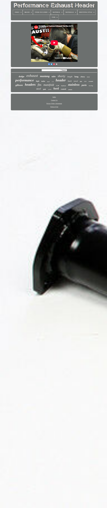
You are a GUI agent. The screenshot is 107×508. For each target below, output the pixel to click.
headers (30, 84)
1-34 (57, 85)
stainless (74, 84)
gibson (19, 85)
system (49, 89)
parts (84, 85)
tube (54, 76)
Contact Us (54, 100)
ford (56, 88)
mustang (45, 76)
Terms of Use (54, 107)
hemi (88, 77)
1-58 (53, 81)
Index (54, 97)
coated (63, 89)
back (70, 81)
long (76, 76)
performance (24, 80)
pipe (81, 81)
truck (48, 81)
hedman (63, 86)
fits (39, 84)
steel (38, 88)
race (85, 81)
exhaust (32, 76)
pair (44, 89)
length (69, 77)
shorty (61, 76)
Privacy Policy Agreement (54, 103)
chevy (82, 77)
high (37, 81)
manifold (48, 84)
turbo (43, 81)
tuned (76, 81)
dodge (21, 76)
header (61, 80)
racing (91, 85)
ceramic (91, 81)
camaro (70, 89)
